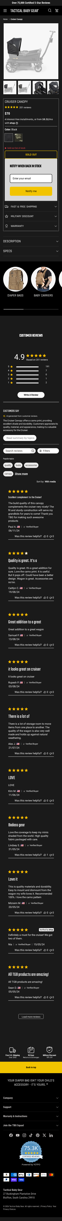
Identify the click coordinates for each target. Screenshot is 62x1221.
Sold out (31, 154)
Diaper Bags (15, 296)
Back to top (31, 1067)
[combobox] (48, 481)
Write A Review (31, 395)
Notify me (31, 191)
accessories (31, 465)
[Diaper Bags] (15, 279)
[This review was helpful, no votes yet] (45, 536)
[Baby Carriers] (43, 279)
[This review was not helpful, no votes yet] (50, 536)
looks (18, 465)
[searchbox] (16, 450)
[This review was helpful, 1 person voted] (45, 854)
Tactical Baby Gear (16, 1206)
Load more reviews (31, 1016)
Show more (21, 473)
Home (5, 19)
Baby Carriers (43, 296)
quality (8, 465)
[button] (56, 10)
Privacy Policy (46, 1206)
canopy (8, 473)
